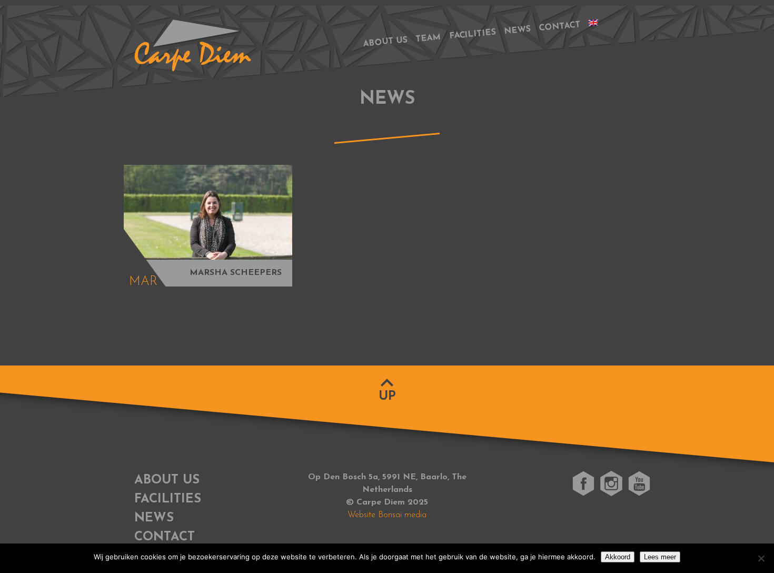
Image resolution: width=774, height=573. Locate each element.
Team (428, 38)
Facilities (473, 34)
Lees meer (660, 557)
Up (387, 396)
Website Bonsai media (387, 515)
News (517, 30)
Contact (560, 27)
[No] (761, 558)
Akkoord (617, 557)
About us (385, 42)
